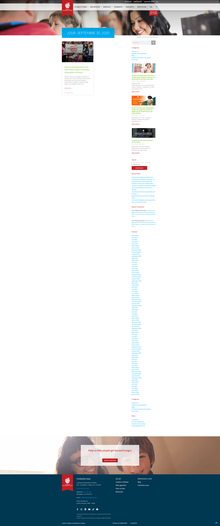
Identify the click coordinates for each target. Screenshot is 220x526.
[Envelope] (97, 509)
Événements (118, 7)
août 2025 (135, 258)
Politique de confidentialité (120, 523)
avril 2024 (135, 291)
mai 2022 (134, 336)
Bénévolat (107, 7)
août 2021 (135, 355)
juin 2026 (134, 237)
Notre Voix (135, 59)
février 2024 (135, 295)
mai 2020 (134, 386)
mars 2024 (135, 293)
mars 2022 (135, 340)
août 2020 (135, 380)
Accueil (139, 37)
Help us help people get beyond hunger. (110, 450)
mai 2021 (134, 361)
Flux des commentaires (138, 424)
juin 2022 (134, 334)
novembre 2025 (136, 252)
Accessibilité (134, 523)
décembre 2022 (136, 322)
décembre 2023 (136, 299)
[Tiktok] (93, 509)
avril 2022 (135, 338)
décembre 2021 (136, 347)
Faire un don (138, 1)
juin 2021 (134, 359)
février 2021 (135, 367)
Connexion (135, 419)
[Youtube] (89, 509)
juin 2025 (134, 262)
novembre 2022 (136, 324)
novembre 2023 (136, 301)
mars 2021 (135, 365)
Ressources (130, 7)
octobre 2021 (136, 351)
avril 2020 (135, 388)
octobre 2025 (136, 254)
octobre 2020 (136, 376)
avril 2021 (135, 363)
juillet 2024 (135, 285)
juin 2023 (134, 312)
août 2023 (135, 307)
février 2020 (135, 392)
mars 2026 (135, 244)
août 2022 (135, 330)
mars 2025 (135, 268)
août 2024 (135, 283)
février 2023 (135, 318)
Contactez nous (149, 1)
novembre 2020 (136, 374)
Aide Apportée (95, 7)
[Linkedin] (85, 509)
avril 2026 (135, 241)
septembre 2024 (136, 281)
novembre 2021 (136, 349)
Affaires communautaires (139, 53)
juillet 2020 (135, 382)
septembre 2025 (136, 256)
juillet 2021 (135, 357)
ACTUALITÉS (128, 1)
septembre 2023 (136, 305)
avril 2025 (135, 266)
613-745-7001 (87, 492)
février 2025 (135, 270)
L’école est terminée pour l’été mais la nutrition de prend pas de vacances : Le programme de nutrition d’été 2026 (143, 77)
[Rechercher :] (141, 164)
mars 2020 (135, 390)
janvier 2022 (135, 345)
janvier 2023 (135, 320)
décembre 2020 (136, 371)
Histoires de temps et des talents (141, 57)
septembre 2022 (136, 328)
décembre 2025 (136, 250)
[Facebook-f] (77, 509)
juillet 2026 (135, 235)
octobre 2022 (136, 326)
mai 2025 (134, 264)
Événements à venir (145, 479)
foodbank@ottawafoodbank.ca (89, 497)
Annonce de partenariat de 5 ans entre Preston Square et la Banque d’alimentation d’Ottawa (76, 69)
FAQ (151, 7)
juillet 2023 (135, 310)
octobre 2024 (136, 279)
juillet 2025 (135, 260)
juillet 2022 (135, 332)
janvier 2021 (135, 369)
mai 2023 (134, 314)
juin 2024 (134, 287)
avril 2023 (135, 316)
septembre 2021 (136, 353)
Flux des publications (138, 421)
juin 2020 (134, 384)
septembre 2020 (136, 378)
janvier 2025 (135, 272)
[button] (157, 7)
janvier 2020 (135, 394)
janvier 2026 (135, 248)
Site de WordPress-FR (138, 426)
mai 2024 (134, 289)
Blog (133, 55)
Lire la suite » (68, 88)
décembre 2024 (136, 274)
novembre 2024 (136, 277)
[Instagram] (81, 509)
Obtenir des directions (82, 488)
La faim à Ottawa (81, 7)
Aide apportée (121, 485)
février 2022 (135, 343)
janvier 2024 (135, 297)
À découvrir (135, 51)
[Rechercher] (153, 42)
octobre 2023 (136, 303)
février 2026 (135, 246)
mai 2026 (134, 239)
